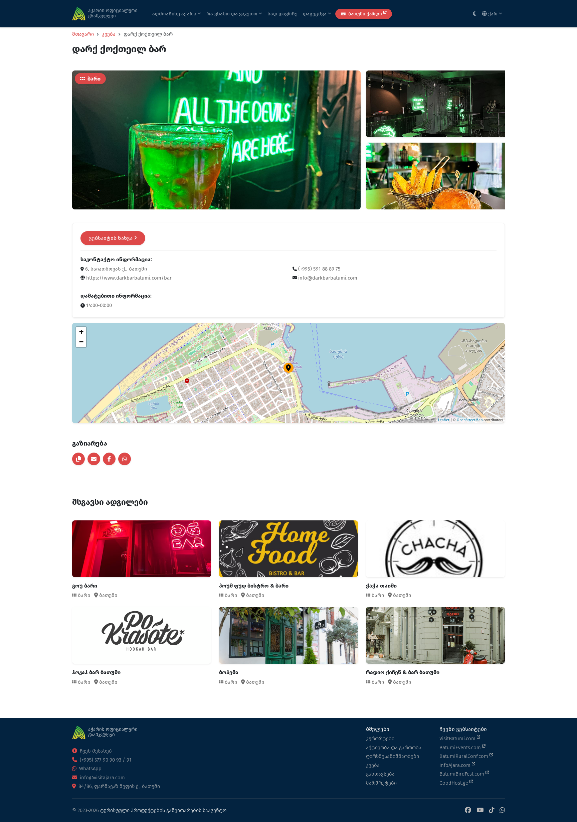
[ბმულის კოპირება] (78, 459)
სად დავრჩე (282, 14)
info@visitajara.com (101, 778)
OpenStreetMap (470, 420)
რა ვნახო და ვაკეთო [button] (232, 14)
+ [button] (81, 332)
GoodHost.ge (454, 783)
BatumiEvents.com (460, 748)
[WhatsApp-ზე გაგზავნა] (124, 459)
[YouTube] (480, 810)
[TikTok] (491, 810)
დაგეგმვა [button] (315, 14)
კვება (109, 34)
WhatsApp (90, 769)
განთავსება (380, 774)
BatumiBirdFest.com (462, 774)
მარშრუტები (381, 783)
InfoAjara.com (455, 765)
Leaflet (443, 420)
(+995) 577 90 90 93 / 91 (104, 760)
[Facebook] (468, 810)
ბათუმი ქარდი (365, 14)
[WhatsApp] (502, 810)
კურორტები (380, 738)
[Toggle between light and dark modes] (474, 13)
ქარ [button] (493, 14)
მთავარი (83, 34)
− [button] (81, 342)
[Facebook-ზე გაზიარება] (109, 459)
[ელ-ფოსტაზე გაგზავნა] (93, 459)
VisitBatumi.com (458, 738)
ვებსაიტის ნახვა (111, 238)
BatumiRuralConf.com (464, 756)
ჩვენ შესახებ (95, 751)
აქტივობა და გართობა (393, 748)
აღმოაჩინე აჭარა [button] (175, 14)
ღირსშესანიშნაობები (392, 756)
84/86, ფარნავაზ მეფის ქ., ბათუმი (118, 786)
